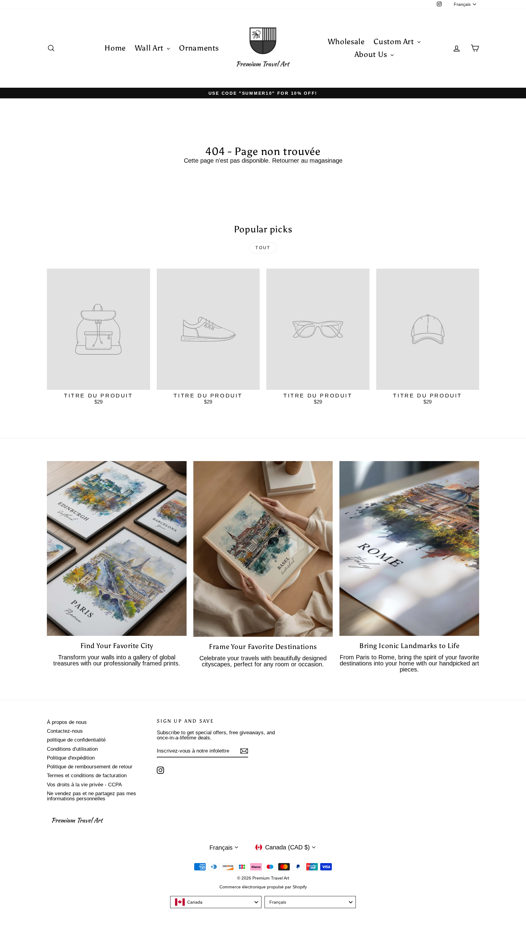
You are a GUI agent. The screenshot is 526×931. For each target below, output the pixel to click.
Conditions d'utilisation (72, 749)
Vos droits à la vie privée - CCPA (84, 785)
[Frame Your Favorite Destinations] (263, 549)
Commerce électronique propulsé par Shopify (263, 886)
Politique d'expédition (71, 758)
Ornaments (199, 48)
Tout (263, 247)
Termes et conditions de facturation (87, 775)
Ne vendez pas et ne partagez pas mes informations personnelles (91, 796)
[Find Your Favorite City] (117, 548)
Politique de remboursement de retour (89, 767)
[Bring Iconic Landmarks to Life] (409, 548)
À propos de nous (67, 722)
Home (115, 48)
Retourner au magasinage (307, 160)
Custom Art (394, 41)
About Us (372, 54)
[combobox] (215, 902)
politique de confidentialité (76, 740)
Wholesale (346, 41)
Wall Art (150, 48)
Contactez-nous (65, 731)
